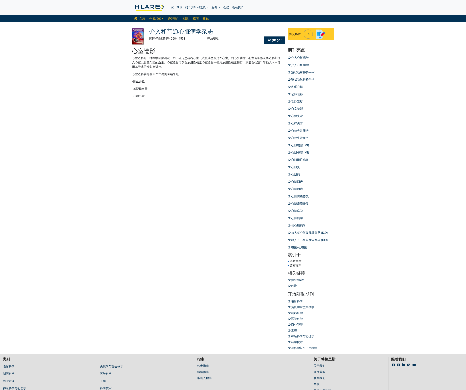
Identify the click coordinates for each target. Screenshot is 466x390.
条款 (316, 384)
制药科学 (9, 373)
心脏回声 (297, 181)
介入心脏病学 (300, 57)
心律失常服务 (300, 130)
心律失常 (297, 116)
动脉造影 (297, 94)
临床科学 (9, 366)
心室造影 (297, 108)
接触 (206, 18)
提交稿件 (173, 18)
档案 (186, 18)
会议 (226, 7)
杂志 (142, 18)
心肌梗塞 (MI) (300, 145)
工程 (103, 381)
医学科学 (106, 373)
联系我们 (238, 7)
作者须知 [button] (155, 18)
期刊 (179, 7)
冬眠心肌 (297, 87)
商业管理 (9, 381)
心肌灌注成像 (300, 160)
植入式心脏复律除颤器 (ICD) (309, 232)
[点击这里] (149, 7)
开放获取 (319, 372)
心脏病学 (297, 211)
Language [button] (273, 40)
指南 (196, 18)
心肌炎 (295, 167)
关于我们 (319, 366)
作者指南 (203, 366)
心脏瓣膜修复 (300, 196)
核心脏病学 (298, 225)
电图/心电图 (299, 247)
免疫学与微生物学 (111, 366)
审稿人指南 (204, 378)
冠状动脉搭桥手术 (303, 72)
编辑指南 (203, 372)
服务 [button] (215, 7)
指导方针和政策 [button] (195, 7)
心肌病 (295, 174)
